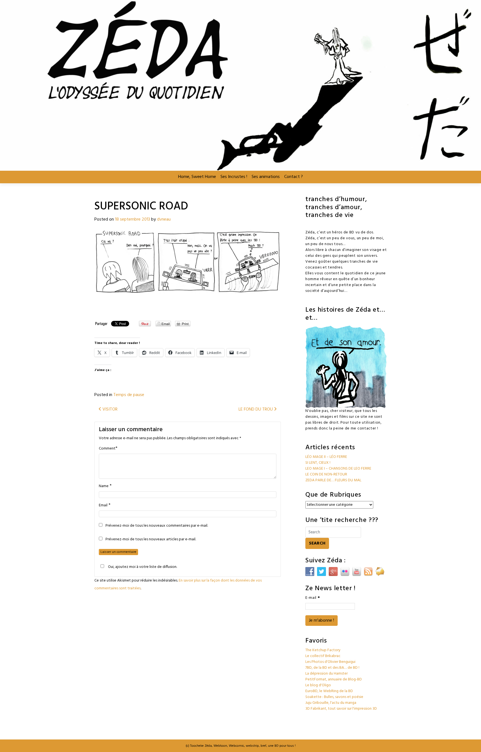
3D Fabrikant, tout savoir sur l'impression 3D (341, 708)
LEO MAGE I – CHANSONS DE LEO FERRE (338, 468)
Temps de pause (128, 395)
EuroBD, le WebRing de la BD (329, 691)
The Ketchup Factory (322, 650)
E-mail (312, 598)
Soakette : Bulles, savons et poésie (334, 697)
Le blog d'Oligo (318, 685)
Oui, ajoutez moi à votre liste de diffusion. (142, 567)
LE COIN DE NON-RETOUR (326, 474)
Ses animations (266, 176)
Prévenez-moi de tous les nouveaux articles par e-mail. (150, 539)
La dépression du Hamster (326, 673)
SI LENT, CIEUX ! (317, 463)
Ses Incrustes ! (233, 176)
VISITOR (109, 409)
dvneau (164, 219)
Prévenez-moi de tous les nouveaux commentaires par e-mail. (156, 526)
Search (317, 543)
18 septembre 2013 (132, 219)
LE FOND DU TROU (256, 409)
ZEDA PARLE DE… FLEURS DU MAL (333, 480)
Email (103, 505)
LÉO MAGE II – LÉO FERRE (326, 457)
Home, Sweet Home (197, 176)
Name (104, 486)
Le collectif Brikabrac (322, 656)
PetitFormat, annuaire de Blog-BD (333, 679)
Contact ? (293, 176)
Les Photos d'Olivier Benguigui (330, 662)
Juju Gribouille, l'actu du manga (330, 703)
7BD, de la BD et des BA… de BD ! (332, 668)
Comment (107, 448)
